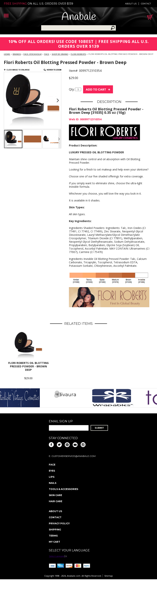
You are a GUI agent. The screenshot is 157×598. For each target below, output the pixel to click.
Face (46, 54)
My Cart (54, 541)
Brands (17, 54)
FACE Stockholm (32, 54)
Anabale (78, 17)
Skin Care (55, 495)
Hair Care (55, 501)
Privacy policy (59, 523)
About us (131, 3)
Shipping (55, 529)
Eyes (52, 470)
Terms (53, 535)
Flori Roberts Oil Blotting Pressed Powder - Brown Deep (28, 366)
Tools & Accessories (63, 489)
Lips (51, 476)
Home (7, 54)
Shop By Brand (60, 54)
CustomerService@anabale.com (74, 456)
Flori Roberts (78, 54)
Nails (52, 483)
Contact (146, 3)
